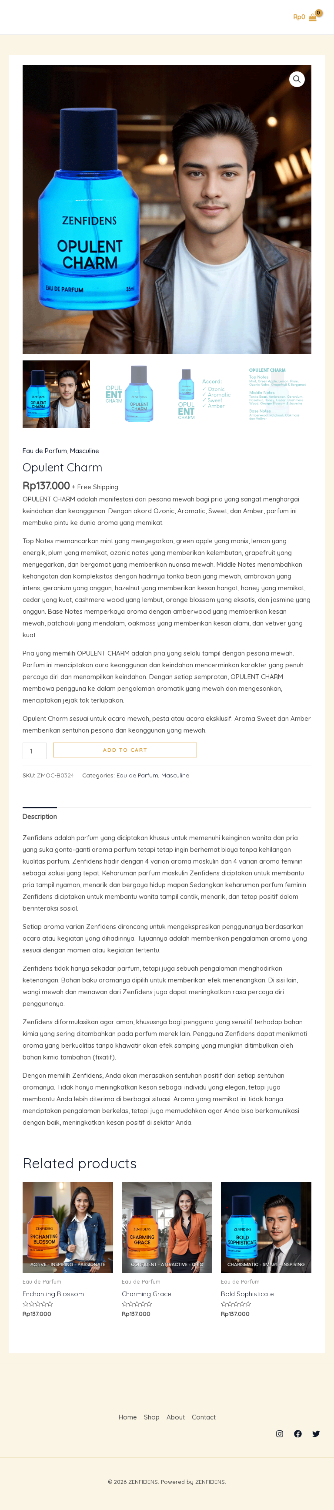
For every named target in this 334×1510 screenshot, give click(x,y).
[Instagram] (280, 1434)
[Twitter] (316, 1434)
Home (128, 1417)
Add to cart (125, 750)
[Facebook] (298, 1434)
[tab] (40, 816)
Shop (152, 1417)
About (176, 1417)
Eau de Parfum (45, 451)
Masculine (84, 451)
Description (40, 816)
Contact (204, 1417)
